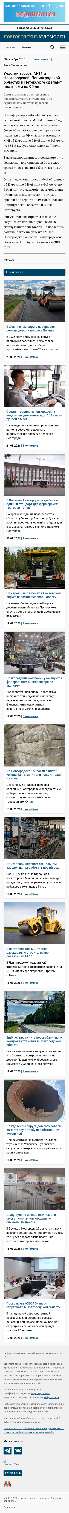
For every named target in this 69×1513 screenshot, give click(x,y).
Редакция (9, 1507)
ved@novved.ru (51, 1397)
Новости (9, 47)
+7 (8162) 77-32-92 (40, 1393)
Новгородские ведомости (35, 1411)
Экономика (40, 59)
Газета (26, 47)
